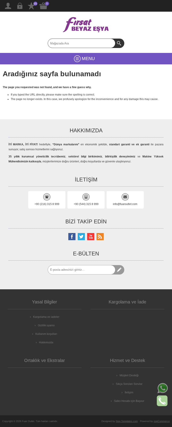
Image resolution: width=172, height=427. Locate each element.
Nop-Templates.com (127, 421)
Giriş (19, 5)
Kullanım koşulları (46, 334)
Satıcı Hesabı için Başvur (129, 401)
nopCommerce (162, 421)
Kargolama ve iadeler (46, 316)
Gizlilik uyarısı (46, 325)
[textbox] (81, 43)
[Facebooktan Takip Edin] (71, 236)
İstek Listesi (31, 5)
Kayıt (8, 5)
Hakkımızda (46, 342)
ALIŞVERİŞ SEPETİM (43, 5)
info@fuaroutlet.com (125, 204)
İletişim (129, 392)
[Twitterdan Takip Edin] (81, 236)
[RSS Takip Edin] (100, 236)
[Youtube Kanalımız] (90, 236)
